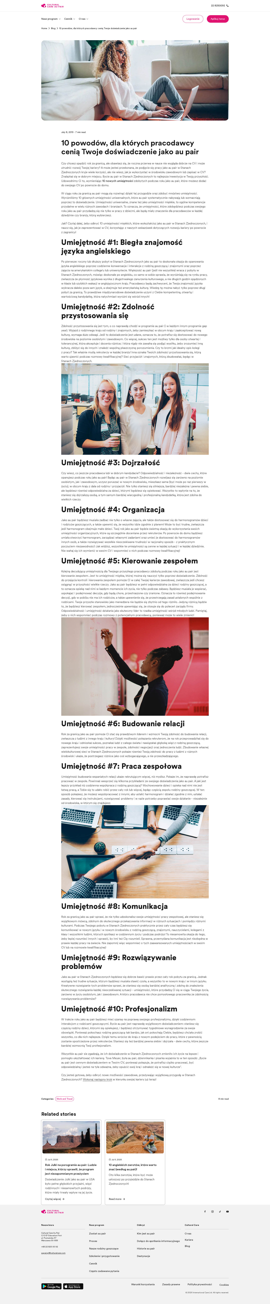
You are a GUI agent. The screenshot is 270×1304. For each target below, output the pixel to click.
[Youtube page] (227, 1211)
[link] (44, 28)
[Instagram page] (212, 1211)
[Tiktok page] (220, 1211)
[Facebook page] (205, 1211)
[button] (193, 19)
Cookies (224, 1285)
